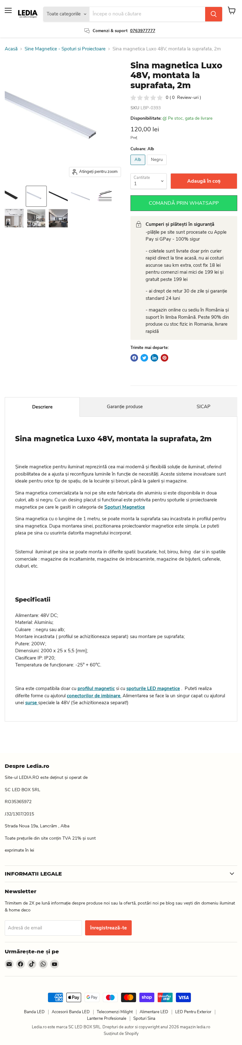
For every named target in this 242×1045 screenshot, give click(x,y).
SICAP (203, 406)
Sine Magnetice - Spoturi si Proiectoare (65, 49)
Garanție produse (125, 406)
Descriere (42, 407)
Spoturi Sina (144, 1018)
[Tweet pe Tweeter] (144, 358)
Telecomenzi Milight (115, 1012)
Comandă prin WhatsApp (184, 203)
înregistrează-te (108, 927)
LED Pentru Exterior (193, 1012)
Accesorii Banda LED (71, 1012)
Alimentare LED (154, 1012)
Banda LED (34, 1012)
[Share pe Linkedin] (154, 358)
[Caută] (213, 14)
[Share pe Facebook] (134, 358)
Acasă (11, 49)
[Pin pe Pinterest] (164, 358)
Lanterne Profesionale (106, 1018)
